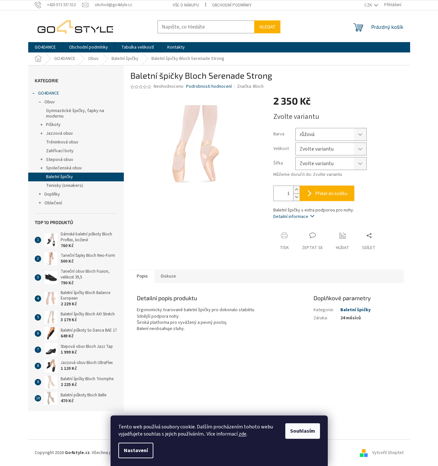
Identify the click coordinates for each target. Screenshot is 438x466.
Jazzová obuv (59, 133)
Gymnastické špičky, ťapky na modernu (75, 113)
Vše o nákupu (186, 5)
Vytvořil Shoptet (388, 452)
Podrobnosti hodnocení (209, 87)
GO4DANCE (48, 93)
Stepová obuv (59, 159)
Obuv (49, 102)
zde (242, 434)
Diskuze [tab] (168, 276)
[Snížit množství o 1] (296, 197)
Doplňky (52, 194)
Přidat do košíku (331, 193)
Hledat (267, 26)
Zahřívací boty (60, 151)
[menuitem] (45, 47)
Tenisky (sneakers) (64, 185)
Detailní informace (290, 216)
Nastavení (136, 450)
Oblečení (53, 203)
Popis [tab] (142, 276)
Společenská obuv (64, 168)
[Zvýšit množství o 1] (296, 189)
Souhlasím (302, 431)
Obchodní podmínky (232, 5)
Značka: (250, 86)
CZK (368, 5)
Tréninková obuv (62, 142)
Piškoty (53, 124)
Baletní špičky (59, 177)
